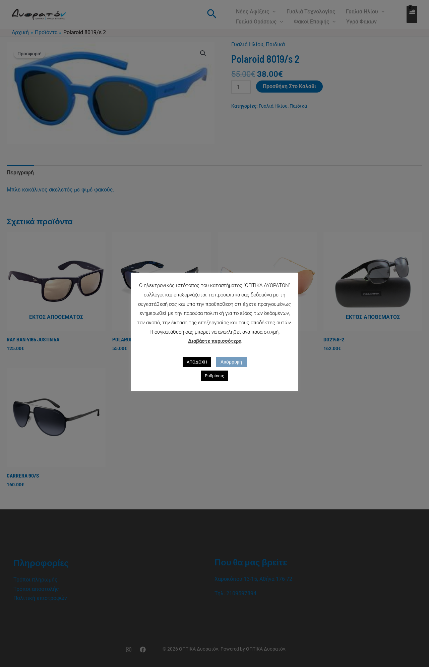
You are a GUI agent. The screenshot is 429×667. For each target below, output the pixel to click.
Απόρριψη (231, 362)
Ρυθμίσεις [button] (214, 375)
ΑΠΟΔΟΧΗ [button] (197, 362)
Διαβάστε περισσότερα (214, 341)
